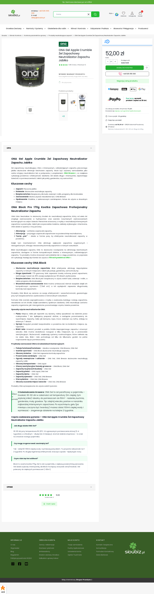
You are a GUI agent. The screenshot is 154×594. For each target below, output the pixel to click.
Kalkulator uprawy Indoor (48, 558)
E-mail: (38, 16)
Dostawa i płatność (46, 548)
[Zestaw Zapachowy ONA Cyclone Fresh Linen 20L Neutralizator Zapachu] (82, 102)
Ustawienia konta (74, 551)
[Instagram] (13, 564)
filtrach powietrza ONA (59, 257)
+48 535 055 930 (129, 74)
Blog (12, 551)
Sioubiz (4, 35)
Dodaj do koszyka (124, 68)
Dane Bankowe (102, 555)
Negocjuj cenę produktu (127, 81)
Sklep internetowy (76, 580)
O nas (13, 545)
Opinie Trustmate (75, 555)
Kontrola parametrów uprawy (35, 35)
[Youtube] (26, 564)
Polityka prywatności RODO (21, 558)
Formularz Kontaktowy (105, 551)
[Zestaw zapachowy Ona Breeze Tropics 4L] (73, 102)
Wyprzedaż (15, 548)
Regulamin (15, 555)
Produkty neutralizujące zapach (60, 35)
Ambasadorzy (44, 551)
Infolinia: (40, 12)
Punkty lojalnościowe (76, 548)
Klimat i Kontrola (15, 35)
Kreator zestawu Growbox (49, 555)
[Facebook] (19, 564)
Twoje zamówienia (75, 545)
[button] (95, 14)
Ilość (107, 58)
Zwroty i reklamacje (46, 545)
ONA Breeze (69, 173)
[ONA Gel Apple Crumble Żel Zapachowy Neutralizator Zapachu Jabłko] (63, 102)
